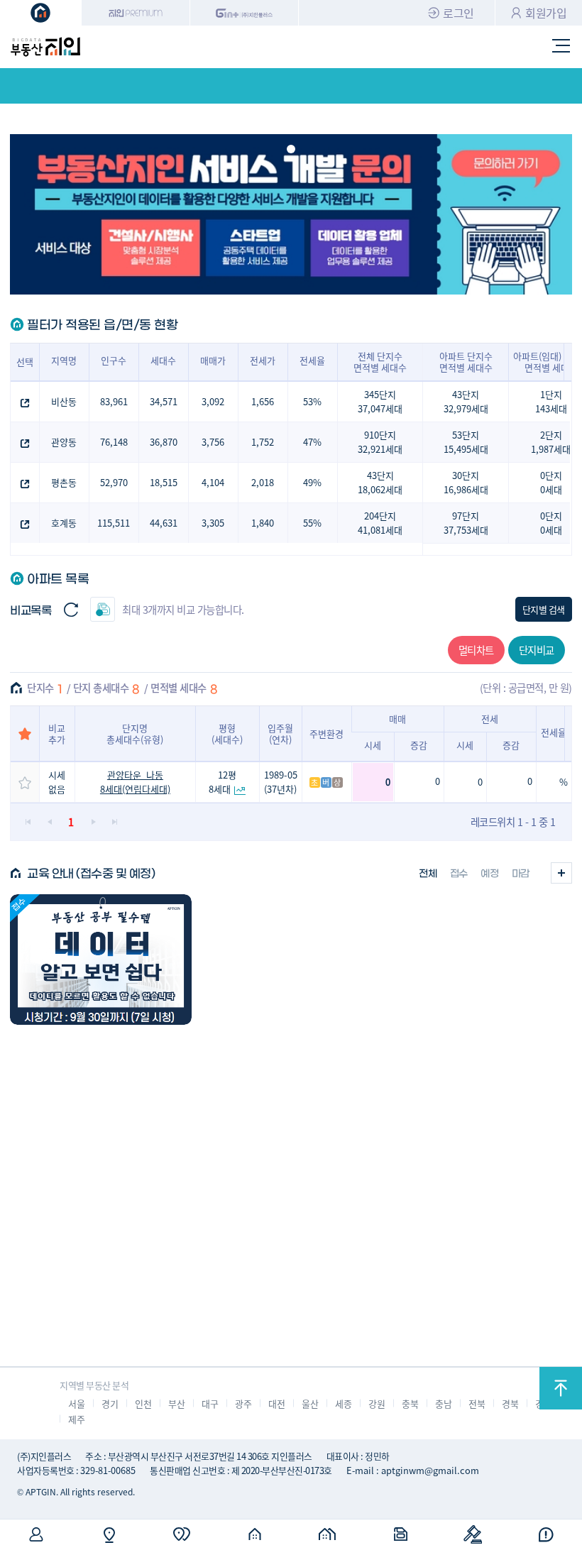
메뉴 (561, 47)
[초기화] (70, 609)
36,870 (163, 442)
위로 (560, 1388)
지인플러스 (244, 13)
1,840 (262, 522)
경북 (510, 1403)
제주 (76, 1419)
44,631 (163, 522)
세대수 (163, 360)
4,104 (213, 482)
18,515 (163, 482)
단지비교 (536, 649)
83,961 (114, 401)
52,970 (114, 482)
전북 (476, 1403)
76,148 (114, 442)
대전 (276, 1403)
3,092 (213, 401)
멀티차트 (476, 649)
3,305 (213, 522)
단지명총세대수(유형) (134, 733)
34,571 (163, 401)
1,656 (262, 401)
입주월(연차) (280, 733)
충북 (410, 1403)
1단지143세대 (551, 401)
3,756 (213, 442)
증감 (418, 745)
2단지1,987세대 (551, 442)
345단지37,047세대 (380, 401)
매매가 (213, 360)
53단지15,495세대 (466, 442)
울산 (310, 1403)
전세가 (262, 360)
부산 (176, 1403)
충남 (443, 1403)
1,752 (262, 442)
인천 (143, 1403)
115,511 (113, 522)
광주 (243, 1403)
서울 (76, 1403)
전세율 (312, 360)
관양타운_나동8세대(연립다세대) (135, 782)
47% (312, 442)
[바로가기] (101, 959)
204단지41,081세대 (380, 523)
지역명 (64, 360)
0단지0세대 (551, 482)
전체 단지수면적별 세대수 (380, 361)
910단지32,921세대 (380, 442)
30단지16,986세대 (466, 482)
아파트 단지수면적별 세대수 (466, 361)
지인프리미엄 (136, 13)
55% (312, 522)
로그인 (458, 12)
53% (312, 401)
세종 (343, 1403)
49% (312, 482)
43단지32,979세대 (466, 401)
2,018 (262, 482)
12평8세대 (222, 782)
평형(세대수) (227, 733)
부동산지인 (45, 47)
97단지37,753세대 (466, 523)
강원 (376, 1403)
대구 (210, 1403)
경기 (109, 1403)
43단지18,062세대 (380, 482)
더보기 (561, 873)
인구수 (113, 360)
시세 (372, 745)
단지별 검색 (543, 609)
